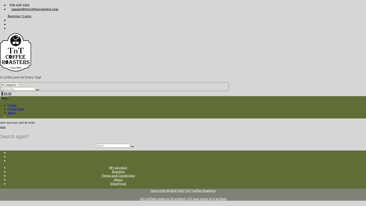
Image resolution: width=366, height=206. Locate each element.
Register (118, 172)
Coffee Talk (16, 109)
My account (118, 168)
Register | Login (19, 16)
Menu (5, 98)
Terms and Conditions (118, 176)
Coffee (12, 105)
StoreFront (118, 184)
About (12, 113)
